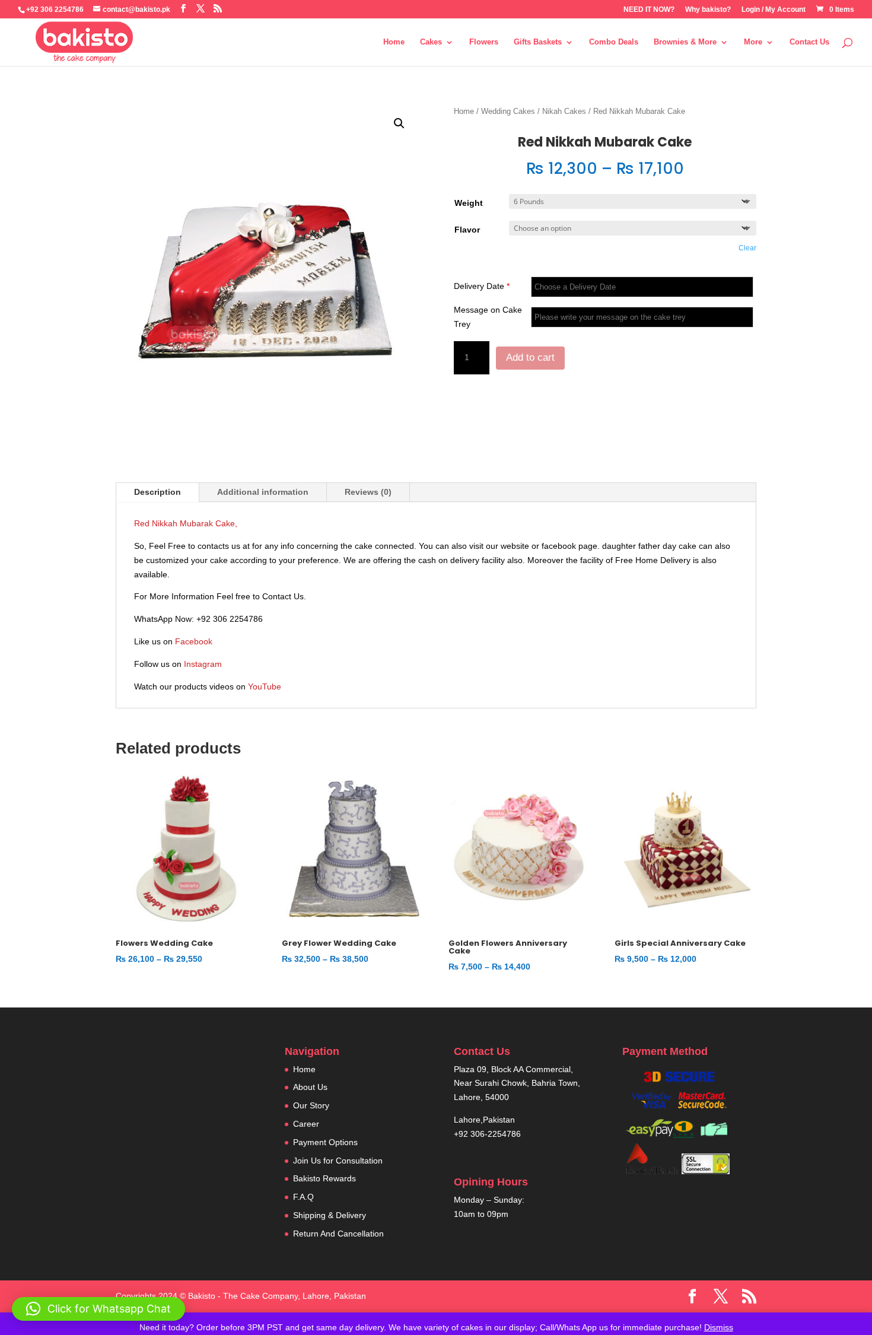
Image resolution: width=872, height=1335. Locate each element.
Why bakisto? (708, 10)
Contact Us (809, 42)
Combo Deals (613, 42)
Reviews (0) (368, 492)
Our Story (311, 1105)
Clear (747, 248)
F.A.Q (303, 1197)
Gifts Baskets (538, 42)
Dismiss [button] (718, 1327)
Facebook (193, 641)
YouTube (264, 686)
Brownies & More (685, 42)
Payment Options (325, 1142)
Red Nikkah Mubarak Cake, (185, 523)
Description (157, 492)
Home (394, 42)
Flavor (467, 229)
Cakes (431, 42)
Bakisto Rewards (324, 1178)
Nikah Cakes (564, 111)
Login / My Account (773, 10)
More (753, 42)
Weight (468, 203)
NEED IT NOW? (648, 10)
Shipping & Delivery (329, 1215)
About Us (310, 1087)
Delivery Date (482, 286)
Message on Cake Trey (488, 317)
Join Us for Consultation (338, 1160)
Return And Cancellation (338, 1233)
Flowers (483, 42)
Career (306, 1124)
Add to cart (530, 357)
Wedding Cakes (508, 111)
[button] (399, 123)
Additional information (262, 492)
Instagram (203, 664)
